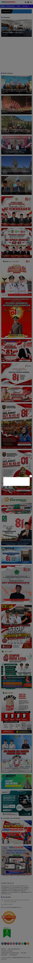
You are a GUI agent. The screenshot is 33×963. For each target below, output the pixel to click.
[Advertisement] (16, 481)
